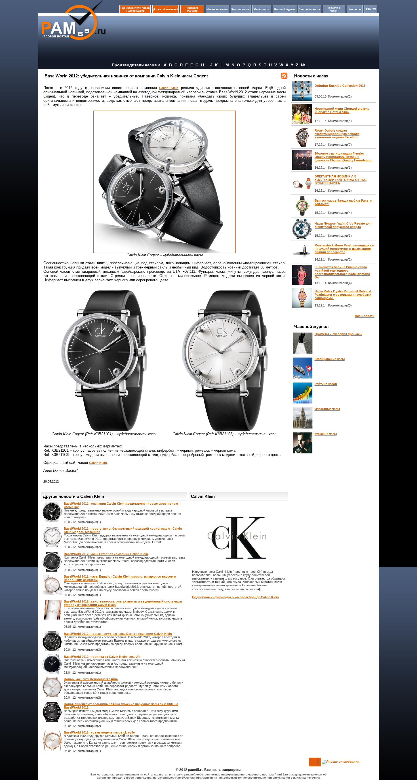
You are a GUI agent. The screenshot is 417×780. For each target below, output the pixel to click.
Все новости (364, 316)
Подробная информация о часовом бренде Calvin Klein (235, 597)
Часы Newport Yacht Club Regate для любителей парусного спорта (343, 225)
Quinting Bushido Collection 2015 (340, 85)
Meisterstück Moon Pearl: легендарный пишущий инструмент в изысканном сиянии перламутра (344, 249)
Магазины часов (217, 9)
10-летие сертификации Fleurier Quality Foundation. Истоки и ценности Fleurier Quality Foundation (343, 157)
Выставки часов (309, 9)
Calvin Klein (168, 88)
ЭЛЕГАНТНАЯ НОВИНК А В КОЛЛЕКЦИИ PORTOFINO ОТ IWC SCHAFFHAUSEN (341, 180)
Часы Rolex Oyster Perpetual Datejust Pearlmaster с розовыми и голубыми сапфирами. (343, 294)
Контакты (355, 9)
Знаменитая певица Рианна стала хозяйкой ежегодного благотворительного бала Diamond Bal (342, 272)
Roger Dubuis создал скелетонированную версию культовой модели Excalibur (337, 134)
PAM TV (371, 9)
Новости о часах (334, 9)
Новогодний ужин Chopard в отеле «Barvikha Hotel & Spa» (342, 110)
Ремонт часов (240, 9)
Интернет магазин (192, 9)
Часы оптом (261, 9)
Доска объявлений (165, 9)
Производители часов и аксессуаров (135, 9)
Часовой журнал (285, 9)
